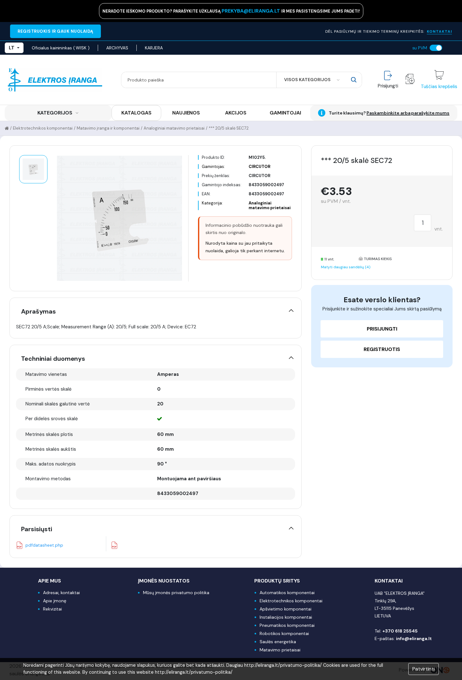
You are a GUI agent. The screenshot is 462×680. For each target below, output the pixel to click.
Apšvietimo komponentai (285, 609)
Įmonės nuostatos (164, 580)
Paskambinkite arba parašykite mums (407, 113)
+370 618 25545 (400, 631)
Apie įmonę (54, 601)
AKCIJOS (235, 112)
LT (11, 47)
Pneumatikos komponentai (287, 625)
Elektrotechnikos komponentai (43, 128)
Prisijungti (382, 329)
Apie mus (49, 580)
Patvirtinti (423, 669)
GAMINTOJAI (285, 112)
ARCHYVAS (117, 48)
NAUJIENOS (186, 112)
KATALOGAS (136, 112)
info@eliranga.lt (414, 638)
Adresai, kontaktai (61, 592)
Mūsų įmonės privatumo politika (176, 592)
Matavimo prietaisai (280, 650)
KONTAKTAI (439, 31)
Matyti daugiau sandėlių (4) (345, 267)
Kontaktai (389, 580)
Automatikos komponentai (287, 592)
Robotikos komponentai (284, 633)
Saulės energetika (278, 641)
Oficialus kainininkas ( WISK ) (61, 48)
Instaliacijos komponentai (286, 617)
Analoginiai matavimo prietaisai (174, 128)
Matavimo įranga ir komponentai (108, 128)
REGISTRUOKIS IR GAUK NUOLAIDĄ (55, 31)
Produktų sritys (277, 580)
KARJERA (153, 48)
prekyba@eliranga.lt (251, 11)
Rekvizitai (52, 609)
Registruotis (382, 349)
